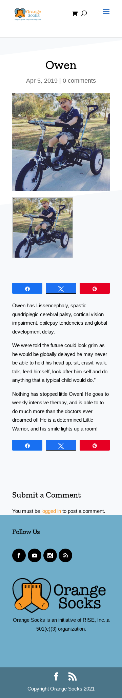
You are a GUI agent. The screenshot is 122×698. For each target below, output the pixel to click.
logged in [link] (51, 511)
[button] (104, 17)
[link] (27, 13)
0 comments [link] (79, 80)
